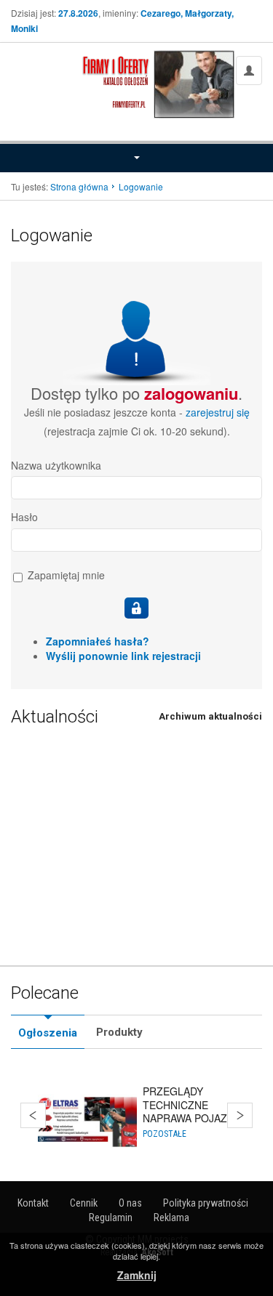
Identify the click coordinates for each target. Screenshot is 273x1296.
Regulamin (110, 1217)
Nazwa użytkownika (56, 465)
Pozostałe (164, 1134)
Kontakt (33, 1203)
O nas (130, 1203)
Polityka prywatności (205, 1203)
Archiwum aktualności (210, 716)
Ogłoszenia (47, 1032)
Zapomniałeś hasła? (97, 641)
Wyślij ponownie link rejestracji (123, 655)
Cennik (84, 1203)
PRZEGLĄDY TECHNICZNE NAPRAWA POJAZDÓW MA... (197, 1111)
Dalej (240, 1115)
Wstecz (33, 1115)
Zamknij (137, 1275)
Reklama (171, 1217)
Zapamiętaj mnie (65, 575)
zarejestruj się (218, 412)
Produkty (119, 1032)
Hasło (24, 517)
